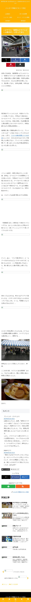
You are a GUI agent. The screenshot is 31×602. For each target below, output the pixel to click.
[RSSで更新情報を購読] (23, 486)
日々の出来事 (6, 469)
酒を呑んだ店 (16, 469)
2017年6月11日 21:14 (9, 452)
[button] (27, 361)
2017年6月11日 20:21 (9, 418)
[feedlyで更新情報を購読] (8, 486)
